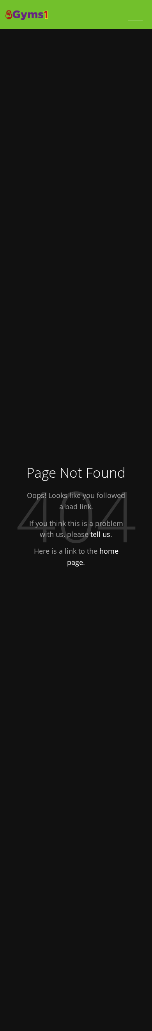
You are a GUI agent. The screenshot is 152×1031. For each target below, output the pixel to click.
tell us (100, 534)
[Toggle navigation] (135, 17)
